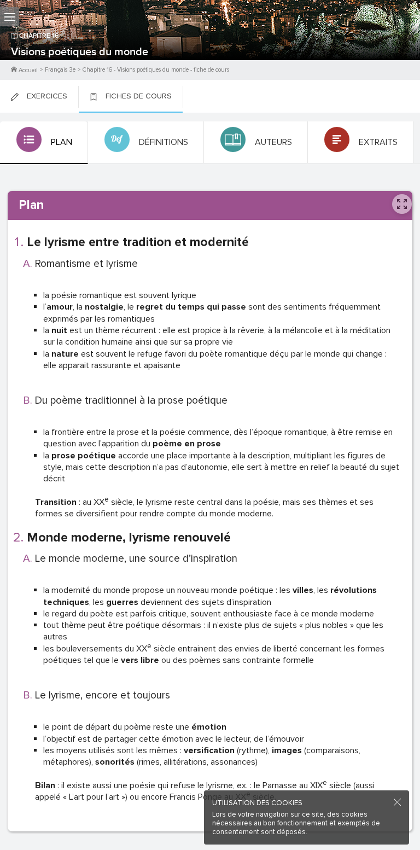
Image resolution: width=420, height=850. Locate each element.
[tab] (44, 142)
